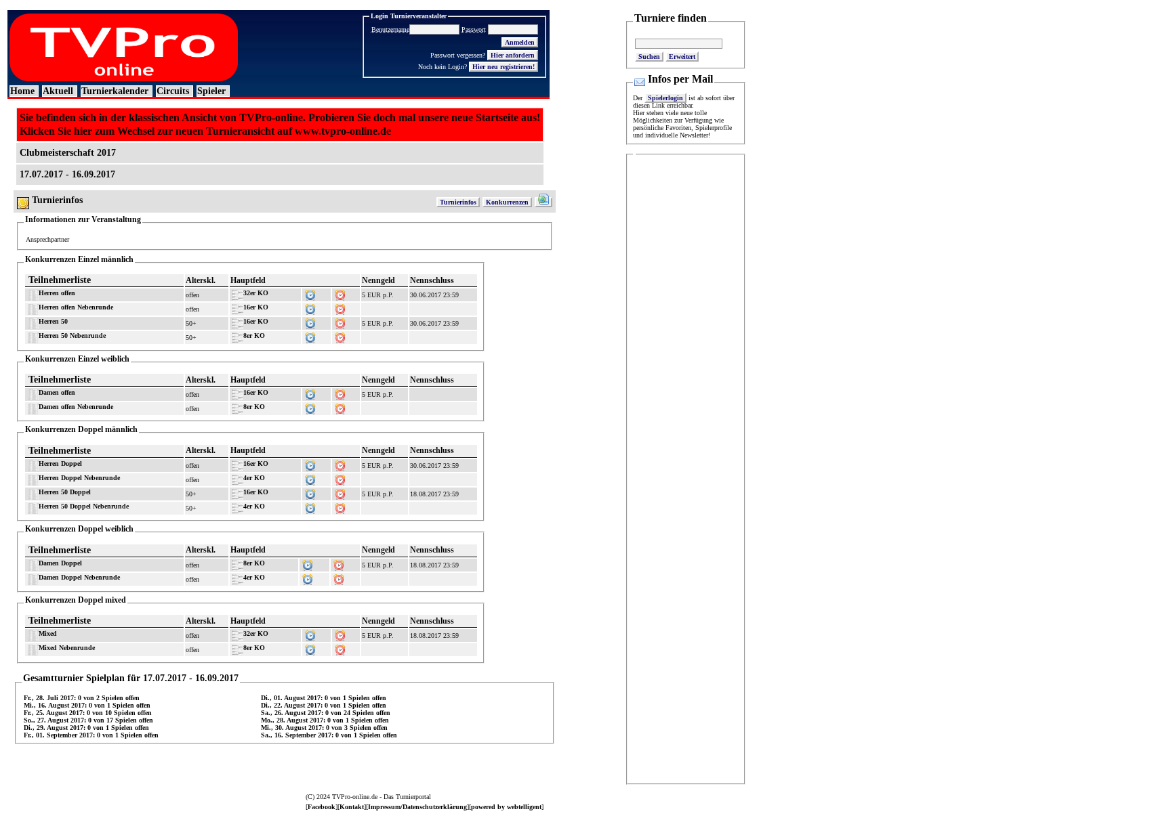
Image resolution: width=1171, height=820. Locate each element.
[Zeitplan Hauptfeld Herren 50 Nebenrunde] (310, 335)
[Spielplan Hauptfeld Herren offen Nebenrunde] (340, 307)
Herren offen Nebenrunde (76, 307)
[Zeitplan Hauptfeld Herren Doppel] (310, 463)
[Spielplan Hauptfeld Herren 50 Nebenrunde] (340, 335)
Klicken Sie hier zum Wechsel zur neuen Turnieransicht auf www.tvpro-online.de (205, 131)
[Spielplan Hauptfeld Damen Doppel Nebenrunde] (338, 577)
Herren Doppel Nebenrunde (79, 477)
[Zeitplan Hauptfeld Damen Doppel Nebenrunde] (307, 577)
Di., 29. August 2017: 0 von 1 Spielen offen (86, 727)
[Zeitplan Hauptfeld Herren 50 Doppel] (310, 492)
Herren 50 (53, 321)
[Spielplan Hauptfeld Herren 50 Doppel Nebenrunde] (340, 506)
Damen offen (57, 392)
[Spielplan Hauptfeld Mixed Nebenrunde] (340, 647)
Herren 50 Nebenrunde (72, 335)
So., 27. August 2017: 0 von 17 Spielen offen (88, 720)
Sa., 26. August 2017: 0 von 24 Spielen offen (325, 712)
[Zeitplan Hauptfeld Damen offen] (310, 392)
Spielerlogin (665, 98)
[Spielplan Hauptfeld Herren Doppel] (340, 463)
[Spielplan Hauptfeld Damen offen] (340, 392)
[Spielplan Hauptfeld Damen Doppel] (338, 563)
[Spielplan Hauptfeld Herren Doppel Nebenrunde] (340, 477)
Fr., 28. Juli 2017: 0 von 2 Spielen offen (82, 698)
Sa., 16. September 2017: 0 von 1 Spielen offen (329, 735)
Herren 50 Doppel (65, 492)
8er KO (254, 335)
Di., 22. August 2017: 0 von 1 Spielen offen (323, 705)
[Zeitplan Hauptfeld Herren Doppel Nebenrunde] (310, 477)
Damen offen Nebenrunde (76, 406)
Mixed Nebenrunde (67, 647)
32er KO (255, 293)
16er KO (255, 307)
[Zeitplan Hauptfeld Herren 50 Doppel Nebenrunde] (310, 506)
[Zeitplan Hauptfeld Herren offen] (310, 293)
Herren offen (57, 293)
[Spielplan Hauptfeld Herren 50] (340, 321)
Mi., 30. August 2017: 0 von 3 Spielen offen (324, 727)
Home (22, 91)
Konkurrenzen (507, 202)
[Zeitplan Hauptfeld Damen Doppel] (307, 563)
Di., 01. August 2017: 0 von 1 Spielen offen (323, 698)
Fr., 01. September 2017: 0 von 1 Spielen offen (91, 735)
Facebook (321, 807)
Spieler (211, 91)
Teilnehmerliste (59, 280)
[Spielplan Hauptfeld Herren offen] (340, 293)
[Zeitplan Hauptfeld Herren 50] (310, 321)
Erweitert (682, 56)
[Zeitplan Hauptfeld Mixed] (310, 633)
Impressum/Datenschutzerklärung (417, 807)
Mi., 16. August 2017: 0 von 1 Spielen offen (87, 705)
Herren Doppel (60, 463)
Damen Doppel (60, 563)
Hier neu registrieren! (503, 66)
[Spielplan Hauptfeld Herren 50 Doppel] (340, 492)
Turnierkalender (114, 91)
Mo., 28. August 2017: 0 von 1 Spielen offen (325, 720)
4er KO (254, 477)
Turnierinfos (458, 202)
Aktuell (58, 91)
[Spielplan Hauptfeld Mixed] (340, 633)
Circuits (173, 91)
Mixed (48, 633)
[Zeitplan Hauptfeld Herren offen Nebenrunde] (310, 307)
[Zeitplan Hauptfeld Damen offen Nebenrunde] (310, 406)
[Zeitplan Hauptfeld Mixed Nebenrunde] (310, 647)
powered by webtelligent (506, 807)
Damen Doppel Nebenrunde (79, 577)
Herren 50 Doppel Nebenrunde (84, 506)
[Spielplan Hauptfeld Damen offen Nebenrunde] (340, 406)
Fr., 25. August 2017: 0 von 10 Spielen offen (88, 712)
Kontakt (352, 807)
